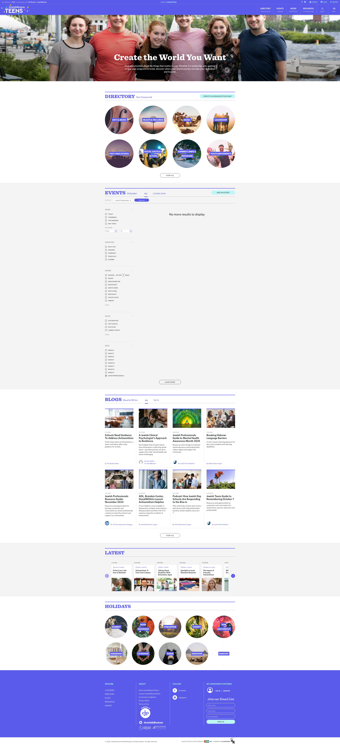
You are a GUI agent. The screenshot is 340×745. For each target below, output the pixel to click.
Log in (217, 691)
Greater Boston (114, 281)
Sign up (220, 722)
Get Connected (144, 97)
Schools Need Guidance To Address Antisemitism (119, 436)
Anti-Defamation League (149, 524)
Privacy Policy (144, 700)
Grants (108, 706)
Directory (265, 9)
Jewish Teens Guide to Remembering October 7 (220, 498)
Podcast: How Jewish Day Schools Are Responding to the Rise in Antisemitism (187, 500)
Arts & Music (113, 324)
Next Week (112, 223)
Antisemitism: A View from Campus (142, 571)
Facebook (182, 690)
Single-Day (112, 256)
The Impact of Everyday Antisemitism (208, 572)
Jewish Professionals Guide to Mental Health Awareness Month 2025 (186, 438)
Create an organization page (217, 96)
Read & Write (130, 400)
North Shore (113, 288)
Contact (315, 2)
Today (110, 214)
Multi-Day (112, 247)
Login (325, 2)
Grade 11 (111, 366)
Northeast (112, 294)
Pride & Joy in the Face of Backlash (120, 571)
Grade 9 (111, 360)
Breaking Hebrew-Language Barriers (217, 436)
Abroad (111, 300)
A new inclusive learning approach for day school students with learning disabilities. (221, 444)
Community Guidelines (147, 697)
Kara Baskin (150, 461)
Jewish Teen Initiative (187, 463)
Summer (111, 259)
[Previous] (107, 576)
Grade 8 (111, 356)
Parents (111, 372)
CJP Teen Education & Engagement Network (127, 524)
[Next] (233, 576)
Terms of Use (144, 704)
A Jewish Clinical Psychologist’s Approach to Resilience (153, 438)
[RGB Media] (208, 741)
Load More (170, 382)
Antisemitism (113, 320)
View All (170, 175)
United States (113, 297)
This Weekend (113, 220)
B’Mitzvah (112, 327)
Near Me (111, 275)
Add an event (223, 193)
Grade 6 (111, 350)
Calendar (132, 193)
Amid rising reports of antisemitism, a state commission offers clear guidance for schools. (119, 444)
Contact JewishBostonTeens (149, 694)
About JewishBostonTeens (149, 690)
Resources (308, 9)
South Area (112, 291)
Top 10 (156, 400)
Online (110, 278)
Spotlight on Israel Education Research (188, 571)
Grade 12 (111, 369)
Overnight (112, 253)
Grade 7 (111, 353)
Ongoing (111, 250)
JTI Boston (31, 2)
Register (335, 2)
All (146, 193)
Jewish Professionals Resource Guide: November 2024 (116, 499)
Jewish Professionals (116, 375)
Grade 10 (111, 363)
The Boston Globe (113, 463)
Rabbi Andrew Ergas (215, 463)
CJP (13, 2)
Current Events (114, 330)
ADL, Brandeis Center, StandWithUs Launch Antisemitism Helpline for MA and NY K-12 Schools (151, 502)
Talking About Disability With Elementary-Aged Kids (165, 573)
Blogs (293, 9)
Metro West (112, 284)
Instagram (182, 697)
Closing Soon (159, 193)
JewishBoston (42, 2)
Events (280, 9)
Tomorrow (112, 217)
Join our (169, 2)
